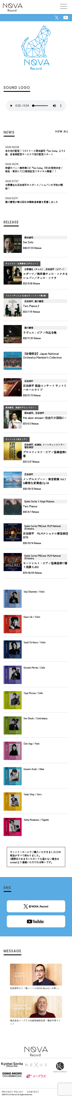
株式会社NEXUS (36, 1067)
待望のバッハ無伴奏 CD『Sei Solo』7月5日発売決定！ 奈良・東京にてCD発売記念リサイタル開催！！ (34, 169)
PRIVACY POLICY (12, 1091)
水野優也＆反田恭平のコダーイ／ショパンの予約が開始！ (34, 186)
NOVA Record (13, 8)
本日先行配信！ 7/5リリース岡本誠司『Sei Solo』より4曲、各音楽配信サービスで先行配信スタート (35, 152)
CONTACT (33, 1091)
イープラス (36, 1079)
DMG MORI (12, 1077)
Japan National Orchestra (60, 1067)
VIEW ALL (61, 131)
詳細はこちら (36, 246)
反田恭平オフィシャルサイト (12, 1067)
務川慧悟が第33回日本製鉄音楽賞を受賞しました (31, 202)
